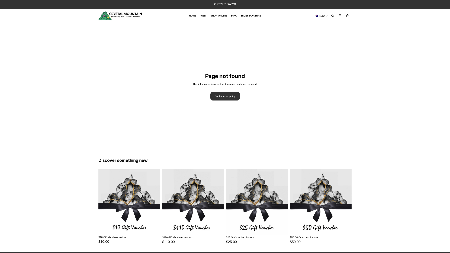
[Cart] (348, 16)
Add (221, 229)
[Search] (332, 16)
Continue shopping (225, 96)
